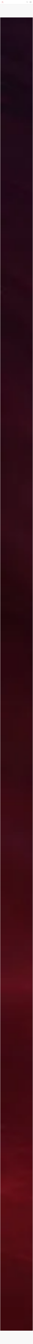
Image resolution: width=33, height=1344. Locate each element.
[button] (30, 2)
